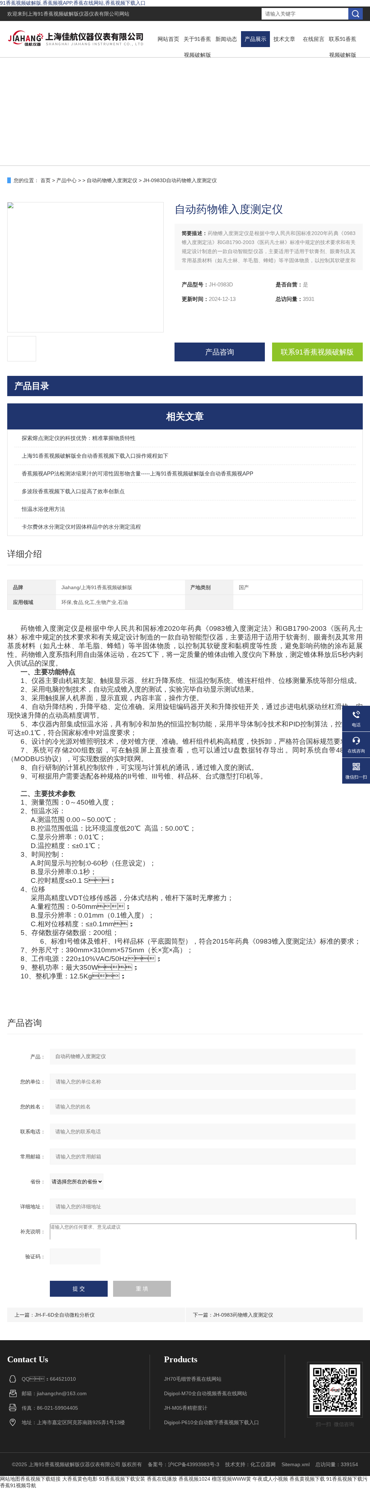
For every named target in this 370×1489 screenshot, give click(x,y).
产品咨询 (219, 352)
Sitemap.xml (295, 1464)
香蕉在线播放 (162, 1479)
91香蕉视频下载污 (346, 1479)
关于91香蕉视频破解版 (197, 47)
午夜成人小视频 (270, 1479)
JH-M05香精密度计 (185, 1408)
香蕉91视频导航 (18, 1485)
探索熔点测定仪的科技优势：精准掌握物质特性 (78, 438)
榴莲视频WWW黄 (231, 1479)
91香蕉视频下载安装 (122, 1479)
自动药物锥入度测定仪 (112, 180)
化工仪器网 (263, 1464)
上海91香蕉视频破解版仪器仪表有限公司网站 (78, 14)
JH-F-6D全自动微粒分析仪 (65, 1315)
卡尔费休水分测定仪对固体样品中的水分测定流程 (81, 527)
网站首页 (168, 39)
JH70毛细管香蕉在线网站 (192, 1379)
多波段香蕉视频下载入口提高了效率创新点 (73, 491)
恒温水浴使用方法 (43, 509)
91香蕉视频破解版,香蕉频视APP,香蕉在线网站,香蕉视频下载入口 (73, 3)
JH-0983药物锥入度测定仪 (243, 1315)
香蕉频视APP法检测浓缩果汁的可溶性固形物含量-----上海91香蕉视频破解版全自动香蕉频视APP (137, 473)
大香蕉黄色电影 (80, 1479)
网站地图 (10, 1479)
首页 (45, 180)
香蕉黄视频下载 (307, 1479)
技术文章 (284, 39)
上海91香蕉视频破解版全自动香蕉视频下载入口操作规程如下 (95, 456)
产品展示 (255, 39)
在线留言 (313, 39)
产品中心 (66, 180)
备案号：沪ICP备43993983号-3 (183, 1464)
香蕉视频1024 (194, 1479)
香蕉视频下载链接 (40, 1479)
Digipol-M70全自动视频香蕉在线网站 (205, 1393)
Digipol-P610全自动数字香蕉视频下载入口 (211, 1422)
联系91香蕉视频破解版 (342, 47)
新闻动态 (226, 39)
